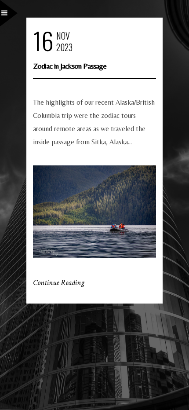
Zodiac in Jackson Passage (69, 65)
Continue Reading (58, 283)
